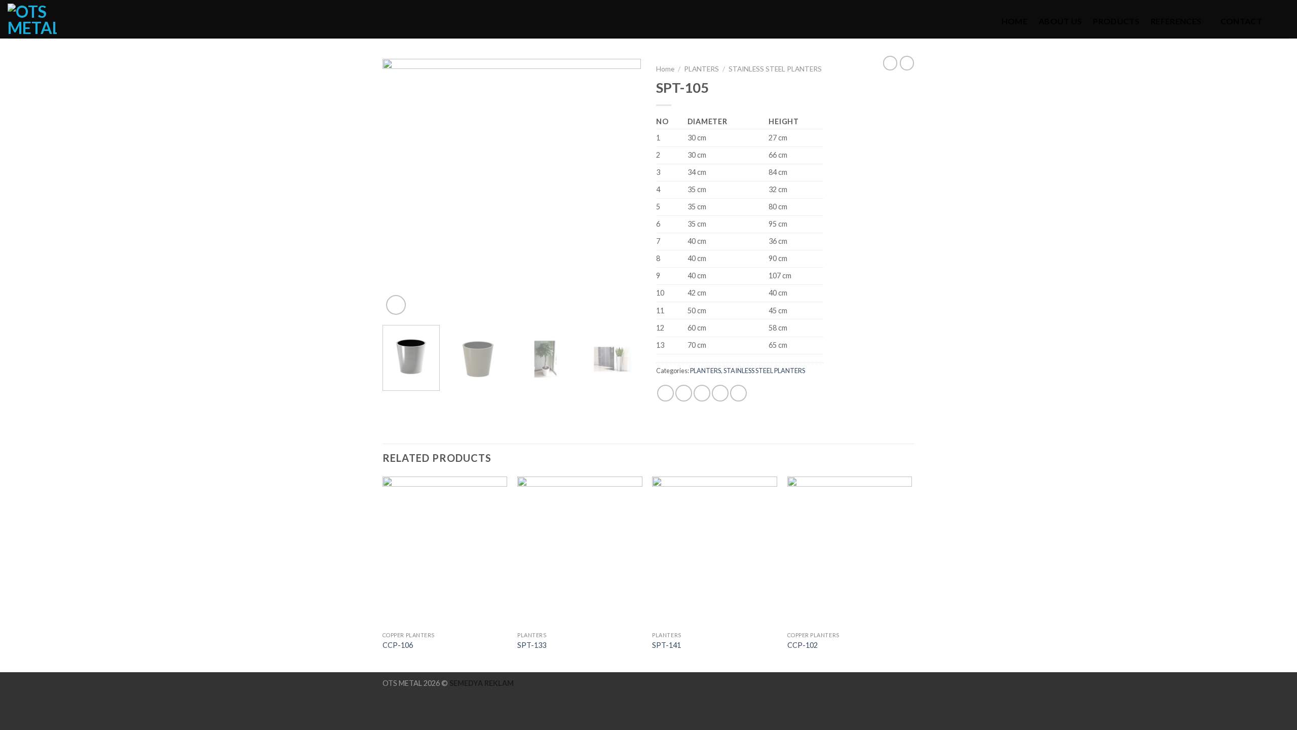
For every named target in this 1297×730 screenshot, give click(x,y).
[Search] (1285, 21)
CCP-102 (802, 645)
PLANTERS (701, 69)
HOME (1014, 21)
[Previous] (400, 188)
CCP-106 (398, 645)
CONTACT (1241, 21)
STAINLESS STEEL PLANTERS (775, 69)
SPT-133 (531, 645)
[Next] (623, 188)
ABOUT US (1060, 21)
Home (665, 69)
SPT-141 (666, 645)
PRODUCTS (1116, 21)
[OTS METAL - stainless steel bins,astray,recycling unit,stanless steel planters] (38, 19)
